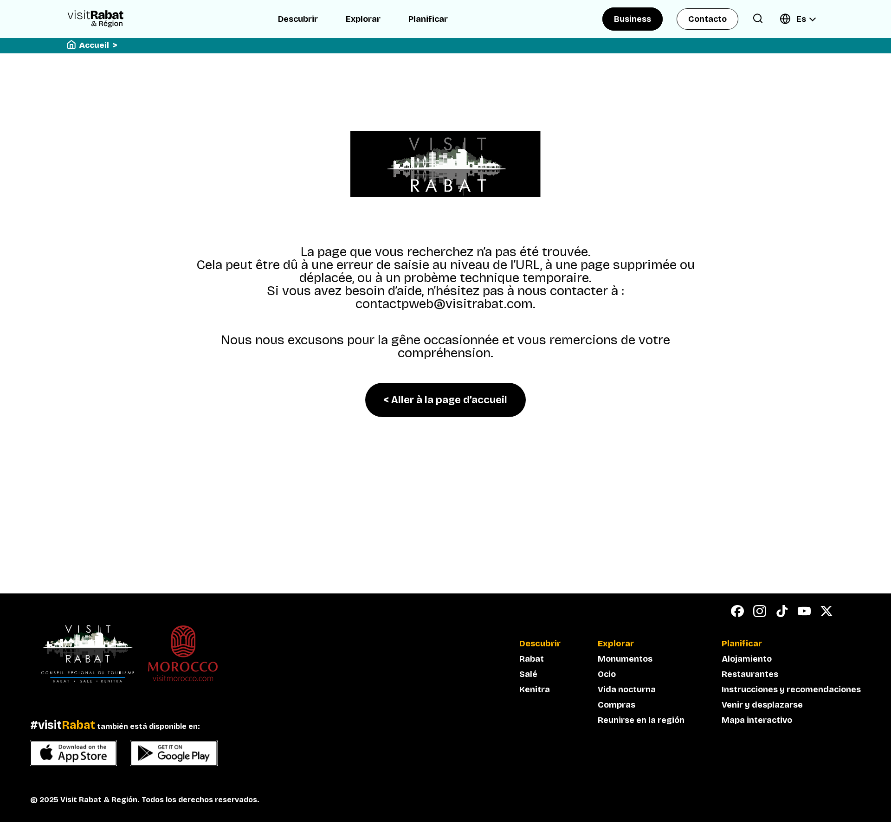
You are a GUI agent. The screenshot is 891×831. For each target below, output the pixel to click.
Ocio (607, 674)
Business (632, 19)
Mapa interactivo (757, 720)
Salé (528, 674)
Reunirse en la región (641, 720)
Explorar (363, 19)
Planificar (428, 19)
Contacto (707, 19)
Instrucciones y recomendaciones (791, 689)
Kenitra (534, 689)
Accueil (94, 45)
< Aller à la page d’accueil (445, 400)
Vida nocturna (627, 689)
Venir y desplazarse (762, 705)
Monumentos (625, 659)
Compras (616, 705)
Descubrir (298, 19)
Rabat (531, 659)
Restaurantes (750, 674)
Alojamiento (747, 659)
